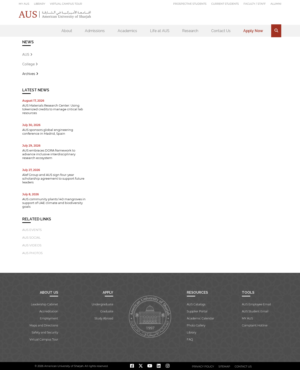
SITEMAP (224, 366)
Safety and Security (45, 332)
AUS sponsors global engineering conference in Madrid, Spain (47, 131)
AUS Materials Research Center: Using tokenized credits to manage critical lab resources (52, 109)
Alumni (275, 3)
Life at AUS (159, 31)
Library (39, 3)
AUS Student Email (255, 311)
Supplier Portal (197, 311)
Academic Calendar (200, 318)
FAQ (190, 339)
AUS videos (31, 245)
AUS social (31, 237)
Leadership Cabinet (44, 304)
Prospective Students (189, 3)
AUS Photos (32, 253)
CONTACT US (243, 366)
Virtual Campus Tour (66, 3)
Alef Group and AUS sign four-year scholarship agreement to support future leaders (53, 178)
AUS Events (32, 230)
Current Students (225, 3)
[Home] (55, 14)
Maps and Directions (44, 325)
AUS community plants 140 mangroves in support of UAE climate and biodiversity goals (54, 202)
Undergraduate (102, 304)
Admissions (95, 31)
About (66, 31)
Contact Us (221, 31)
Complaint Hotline (254, 325)
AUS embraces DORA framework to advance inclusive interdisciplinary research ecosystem (48, 154)
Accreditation (48, 311)
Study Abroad (103, 318)
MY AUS (24, 3)
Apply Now (253, 31)
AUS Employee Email (256, 304)
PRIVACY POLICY (203, 366)
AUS (26, 54)
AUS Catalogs (196, 304)
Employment (49, 318)
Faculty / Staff (255, 3)
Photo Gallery (196, 325)
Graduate (106, 311)
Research (190, 31)
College (29, 64)
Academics (127, 31)
